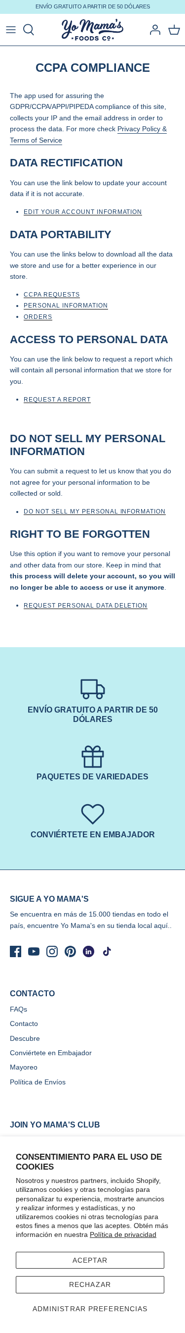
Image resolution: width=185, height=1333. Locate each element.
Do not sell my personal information (95, 512)
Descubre (25, 1038)
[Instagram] (52, 951)
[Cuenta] (152, 30)
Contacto (24, 1023)
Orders (38, 317)
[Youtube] (33, 951)
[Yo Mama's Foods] (92, 30)
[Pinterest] (70, 951)
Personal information (66, 306)
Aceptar (90, 1260)
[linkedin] (88, 951)
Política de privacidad (123, 1234)
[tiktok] (106, 951)
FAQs (18, 1009)
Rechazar (90, 1284)
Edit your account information (83, 212)
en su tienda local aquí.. (134, 925)
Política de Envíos (38, 1082)
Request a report (57, 400)
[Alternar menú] (11, 30)
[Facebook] (15, 951)
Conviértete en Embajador (51, 1053)
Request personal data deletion (86, 606)
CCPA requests (52, 295)
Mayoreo (23, 1067)
